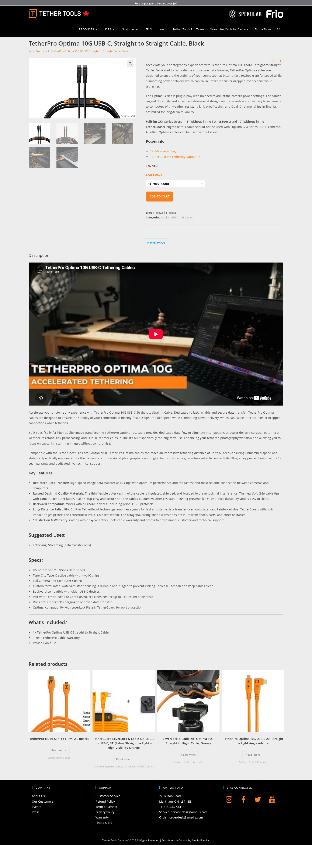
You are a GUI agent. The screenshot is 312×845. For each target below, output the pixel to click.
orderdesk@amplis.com (186, 817)
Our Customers (42, 801)
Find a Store (104, 823)
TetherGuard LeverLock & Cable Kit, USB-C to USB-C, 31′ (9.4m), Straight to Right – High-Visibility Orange (123, 743)
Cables (165, 217)
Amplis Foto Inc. (201, 840)
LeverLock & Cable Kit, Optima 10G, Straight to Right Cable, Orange (188, 741)
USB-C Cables (146, 766)
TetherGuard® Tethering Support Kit (176, 157)
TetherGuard (131, 766)
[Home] (30, 51)
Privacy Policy (105, 812)
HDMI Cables (63, 757)
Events (36, 807)
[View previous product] (273, 61)
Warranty (102, 817)
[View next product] (280, 61)
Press (35, 812)
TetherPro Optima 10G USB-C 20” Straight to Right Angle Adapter (253, 741)
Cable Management (104, 766)
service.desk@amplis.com (189, 812)
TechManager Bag (163, 151)
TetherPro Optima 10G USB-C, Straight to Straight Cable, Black (89, 51)
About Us (38, 796)
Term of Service (107, 807)
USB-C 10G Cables (182, 217)
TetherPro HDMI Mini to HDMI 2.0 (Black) (59, 739)
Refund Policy (105, 801)
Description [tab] (156, 243)
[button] (130, 63)
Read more (58, 750)
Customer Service (108, 796)
